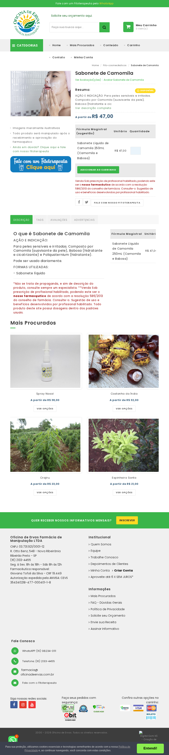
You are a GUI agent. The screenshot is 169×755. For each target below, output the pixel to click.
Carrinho (133, 45)
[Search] (104, 27)
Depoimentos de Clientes (109, 564)
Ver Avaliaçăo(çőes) (88, 80)
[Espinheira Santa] (124, 445)
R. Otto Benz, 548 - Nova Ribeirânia (35, 551)
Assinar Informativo (105, 629)
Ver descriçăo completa (93, 108)
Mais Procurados (82, 45)
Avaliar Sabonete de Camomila (124, 80)
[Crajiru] (44, 445)
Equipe (96, 551)
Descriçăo (21, 220)
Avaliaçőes (58, 220)
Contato (58, 57)
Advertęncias (84, 220)
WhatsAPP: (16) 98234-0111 (38, 651)
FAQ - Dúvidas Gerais (106, 603)
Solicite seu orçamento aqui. (71, 16)
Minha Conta (83, 57)
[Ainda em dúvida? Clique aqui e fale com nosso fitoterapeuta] (40, 164)
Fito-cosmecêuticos (115, 65)
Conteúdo (110, 45)
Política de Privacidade (108, 609)
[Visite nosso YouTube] (32, 704)
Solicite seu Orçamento (108, 616)
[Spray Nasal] (44, 361)
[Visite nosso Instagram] (23, 704)
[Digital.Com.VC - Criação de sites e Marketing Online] (149, 741)
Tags (40, 220)
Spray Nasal (45, 394)
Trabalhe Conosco (104, 557)
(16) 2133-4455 (20, 560)
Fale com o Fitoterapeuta (38, 683)
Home (56, 45)
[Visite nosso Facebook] (14, 704)
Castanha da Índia (124, 394)
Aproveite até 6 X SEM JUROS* (112, 577)
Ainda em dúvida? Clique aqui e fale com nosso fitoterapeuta (39, 149)
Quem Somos (101, 544)
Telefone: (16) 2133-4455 (38, 661)
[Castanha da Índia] (124, 361)
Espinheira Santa (124, 478)
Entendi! (150, 748)
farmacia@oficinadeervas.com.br (37, 672)
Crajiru (45, 478)
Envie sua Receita (103, 622)
